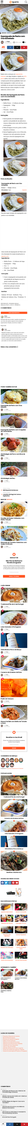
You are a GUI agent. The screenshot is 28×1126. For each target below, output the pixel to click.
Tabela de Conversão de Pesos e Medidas (12, 1043)
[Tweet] (17, 1124)
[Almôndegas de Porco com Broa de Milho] (14, 445)
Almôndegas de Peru (8, 478)
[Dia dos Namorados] (21, 955)
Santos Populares (21, 934)
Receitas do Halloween (7, 947)
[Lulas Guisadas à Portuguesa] (14, 617)
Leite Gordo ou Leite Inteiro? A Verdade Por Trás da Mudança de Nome (14, 1112)
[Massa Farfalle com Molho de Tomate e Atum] (14, 712)
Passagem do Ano (21, 923)
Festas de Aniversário (7, 960)
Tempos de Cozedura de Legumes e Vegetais (13, 1049)
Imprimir (24, 190)
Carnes (12, 451)
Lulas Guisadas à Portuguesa (11, 627)
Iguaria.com (4, 256)
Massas (12, 427)
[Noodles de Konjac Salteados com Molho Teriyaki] (14, 509)
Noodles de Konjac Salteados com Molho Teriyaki (12, 519)
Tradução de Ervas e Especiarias (10, 1045)
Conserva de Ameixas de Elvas (11, 672)
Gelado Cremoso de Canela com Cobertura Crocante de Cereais (14, 1096)
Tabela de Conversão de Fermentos (11, 1042)
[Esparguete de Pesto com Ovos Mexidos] (14, 396)
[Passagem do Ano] (21, 918)
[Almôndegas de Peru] (14, 469)
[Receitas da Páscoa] (7, 918)
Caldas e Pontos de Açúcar (9, 1040)
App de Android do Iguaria (9, 1037)
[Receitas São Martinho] (7, 929)
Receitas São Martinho (7, 935)
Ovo (12, 305)
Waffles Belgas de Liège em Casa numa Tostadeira (13, 1102)
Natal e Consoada (21, 912)
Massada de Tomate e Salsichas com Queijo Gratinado (14, 543)
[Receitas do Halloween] (7, 942)
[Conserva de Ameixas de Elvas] (14, 663)
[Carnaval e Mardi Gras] (21, 942)
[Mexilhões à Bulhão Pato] (14, 861)
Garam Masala (14, 303)
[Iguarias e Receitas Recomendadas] (7, 906)
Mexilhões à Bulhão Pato (14, 872)
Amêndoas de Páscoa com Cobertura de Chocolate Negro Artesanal (13, 1091)
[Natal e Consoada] (21, 906)
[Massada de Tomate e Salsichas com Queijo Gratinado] (14, 533)
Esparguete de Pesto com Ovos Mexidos (11, 406)
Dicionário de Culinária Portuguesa (11, 1039)
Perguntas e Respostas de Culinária (14, 768)
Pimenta (18, 305)
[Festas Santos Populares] (21, 929)
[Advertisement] (14, 232)
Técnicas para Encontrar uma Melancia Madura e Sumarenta (13, 1107)
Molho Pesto (6, 305)
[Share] (9, 1124)
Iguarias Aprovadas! (7, 912)
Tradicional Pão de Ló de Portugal (12, 604)
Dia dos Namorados (21, 960)
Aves (2, 403)
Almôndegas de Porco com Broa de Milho (13, 455)
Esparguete (5, 303)
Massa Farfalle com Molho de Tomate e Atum (14, 722)
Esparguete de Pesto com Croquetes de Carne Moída (13, 430)
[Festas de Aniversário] (7, 955)
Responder (3, 325)
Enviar (14, 748)
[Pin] (24, 1124)
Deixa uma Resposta (14, 312)
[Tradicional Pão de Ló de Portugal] (14, 595)
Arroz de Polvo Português (9, 1117)
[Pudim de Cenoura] (14, 688)
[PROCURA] (26, 2)
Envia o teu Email (14, 576)
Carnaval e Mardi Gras (21, 948)
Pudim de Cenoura (7, 699)
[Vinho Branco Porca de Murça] (14, 640)
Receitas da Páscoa (7, 923)
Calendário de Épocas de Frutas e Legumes (13, 1048)
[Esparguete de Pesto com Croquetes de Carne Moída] (14, 420)
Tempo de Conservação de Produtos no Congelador (15, 1051)
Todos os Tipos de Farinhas (9, 1046)
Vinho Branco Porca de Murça (11, 650)
